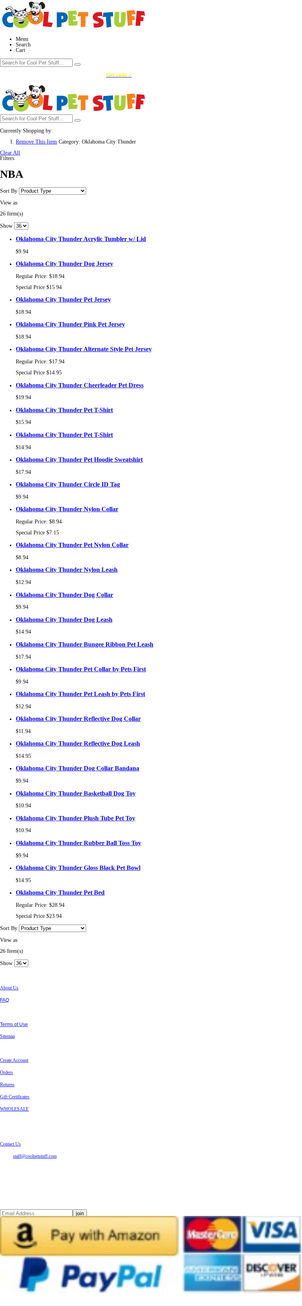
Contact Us (10, 1144)
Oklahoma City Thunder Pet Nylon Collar (72, 545)
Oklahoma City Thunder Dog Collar (64, 595)
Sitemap (7, 1036)
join (80, 1213)
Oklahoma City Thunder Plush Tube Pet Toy (75, 818)
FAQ (4, 1000)
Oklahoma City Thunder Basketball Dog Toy (76, 793)
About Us (9, 988)
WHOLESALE (14, 1109)
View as (8, 203)
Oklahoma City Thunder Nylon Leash (67, 569)
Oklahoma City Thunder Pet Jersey (63, 299)
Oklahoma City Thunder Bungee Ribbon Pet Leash (84, 644)
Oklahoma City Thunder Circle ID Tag (68, 484)
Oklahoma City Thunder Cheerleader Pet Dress (80, 385)
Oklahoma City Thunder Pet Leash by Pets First (80, 694)
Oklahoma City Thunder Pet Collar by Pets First (81, 669)
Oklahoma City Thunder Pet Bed (60, 892)
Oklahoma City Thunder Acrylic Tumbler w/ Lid (81, 239)
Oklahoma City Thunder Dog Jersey (64, 263)
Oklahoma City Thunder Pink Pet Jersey (70, 324)
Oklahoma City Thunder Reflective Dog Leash (78, 743)
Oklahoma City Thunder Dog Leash (64, 619)
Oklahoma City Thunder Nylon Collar (67, 509)
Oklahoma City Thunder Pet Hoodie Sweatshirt (79, 459)
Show (6, 226)
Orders (6, 1072)
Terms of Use (14, 1024)
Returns (7, 1084)
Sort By (8, 191)
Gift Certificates (14, 1097)
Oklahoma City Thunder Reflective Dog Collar (78, 718)
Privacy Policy (15, 1012)
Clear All (10, 153)
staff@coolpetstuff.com (35, 1156)
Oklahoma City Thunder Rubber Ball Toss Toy (78, 843)
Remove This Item (36, 142)
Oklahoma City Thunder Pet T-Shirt (64, 410)
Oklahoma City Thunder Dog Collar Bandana (77, 768)
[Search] (77, 64)
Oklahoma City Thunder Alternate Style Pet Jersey (84, 349)
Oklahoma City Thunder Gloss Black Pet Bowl (78, 867)
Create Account (14, 1060)
